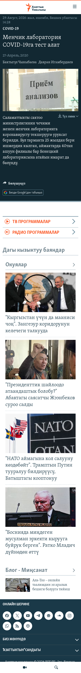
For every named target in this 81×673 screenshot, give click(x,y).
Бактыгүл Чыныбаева (20, 62)
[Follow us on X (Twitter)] (17, 615)
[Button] (14, 184)
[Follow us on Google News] (48, 615)
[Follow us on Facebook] (7, 615)
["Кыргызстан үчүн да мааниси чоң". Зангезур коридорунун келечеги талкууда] (40, 292)
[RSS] (17, 626)
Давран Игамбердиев (55, 62)
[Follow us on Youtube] (28, 615)
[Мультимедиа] (25, 667)
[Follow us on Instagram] (69, 615)
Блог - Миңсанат (26, 570)
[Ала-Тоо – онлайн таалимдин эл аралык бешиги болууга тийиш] (17, 585)
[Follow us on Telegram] (38, 615)
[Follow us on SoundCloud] (59, 615)
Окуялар (16, 265)
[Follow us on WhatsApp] (7, 626)
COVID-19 (11, 29)
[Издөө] (56, 667)
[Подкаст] (28, 626)
